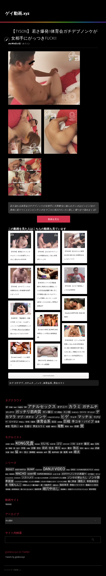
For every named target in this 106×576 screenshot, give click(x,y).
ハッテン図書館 (34, 482)
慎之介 (64, 448)
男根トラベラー (77, 485)
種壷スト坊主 (92, 485)
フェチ (73, 417)
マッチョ (85, 417)
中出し (21, 422)
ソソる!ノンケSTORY (41, 478)
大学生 (60, 422)
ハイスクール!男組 (21, 482)
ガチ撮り (91, 474)
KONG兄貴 (24, 443)
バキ (73, 443)
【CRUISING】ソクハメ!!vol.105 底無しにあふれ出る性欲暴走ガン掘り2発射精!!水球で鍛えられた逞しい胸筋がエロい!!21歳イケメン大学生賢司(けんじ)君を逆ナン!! (74, 349)
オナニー (62, 406)
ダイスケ (66, 444)
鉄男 (70, 452)
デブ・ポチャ (25, 417)
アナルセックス (42, 406)
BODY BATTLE (20, 469)
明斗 (81, 448)
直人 (26, 452)
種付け (53, 426)
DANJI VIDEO (54, 468)
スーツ (83, 412)
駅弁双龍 (92, 489)
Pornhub (8, 504)
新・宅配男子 (46, 485)
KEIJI (12, 444)
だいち (45, 443)
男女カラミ (59, 383)
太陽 (33, 448)
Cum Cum (39, 470)
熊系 (21, 426)
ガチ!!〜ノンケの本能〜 (74, 473)
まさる (52, 444)
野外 (67, 426)
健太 (86, 443)
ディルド (91, 412)
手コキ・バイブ (83, 421)
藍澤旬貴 (55, 452)
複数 (61, 426)
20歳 (10, 407)
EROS (73, 469)
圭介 (18, 448)
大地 (23, 448)
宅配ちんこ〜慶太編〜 (31, 485)
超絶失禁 (38, 489)
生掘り (28, 426)
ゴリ (59, 443)
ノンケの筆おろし (77, 477)
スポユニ (75, 412)
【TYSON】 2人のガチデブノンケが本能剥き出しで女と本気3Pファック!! (47, 255)
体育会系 (47, 383)
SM (25, 407)
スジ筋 (67, 412)
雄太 (77, 452)
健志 (92, 444)
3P (7, 407)
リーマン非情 (62, 482)
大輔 (28, 448)
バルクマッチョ (53, 417)
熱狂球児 (64, 484)
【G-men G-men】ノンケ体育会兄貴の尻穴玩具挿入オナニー (20, 361)
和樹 (10, 448)
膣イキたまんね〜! (27, 489)
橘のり (87, 448)
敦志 (76, 448)
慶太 (70, 448)
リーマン (13, 421)
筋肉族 (8, 489)
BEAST (10, 469)
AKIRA (8, 444)
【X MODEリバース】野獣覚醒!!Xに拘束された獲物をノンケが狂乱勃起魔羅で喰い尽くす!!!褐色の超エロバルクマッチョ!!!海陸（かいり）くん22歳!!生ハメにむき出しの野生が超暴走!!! (47, 294)
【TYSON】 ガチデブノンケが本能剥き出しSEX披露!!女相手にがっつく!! (20, 290)
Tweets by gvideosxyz (15, 557)
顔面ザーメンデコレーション (78, 489)
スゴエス (17, 478)
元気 (97, 444)
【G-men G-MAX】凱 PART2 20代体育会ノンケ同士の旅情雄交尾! (47, 333)
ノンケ (38, 383)
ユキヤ (79, 444)
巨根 (66, 421)
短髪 (48, 426)
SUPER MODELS (44, 474)
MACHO (21, 473)
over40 (31, 473)
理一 (21, 452)
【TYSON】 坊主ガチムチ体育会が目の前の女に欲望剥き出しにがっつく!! (74, 255)
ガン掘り (48, 412)
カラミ (75, 406)
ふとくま (56, 474)
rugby (20, 407)
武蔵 (97, 448)
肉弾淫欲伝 (15, 489)
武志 (92, 448)
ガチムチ (29, 383)
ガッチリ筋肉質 (28, 411)
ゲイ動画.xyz (17, 13)
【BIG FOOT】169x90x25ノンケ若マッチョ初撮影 (47, 362)
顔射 (77, 426)
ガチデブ (18, 383)
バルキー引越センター (48, 482)
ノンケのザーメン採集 (58, 478)
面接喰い (64, 489)
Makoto (37, 444)
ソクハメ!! (27, 477)
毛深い (14, 426)
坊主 (54, 421)
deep (68, 470)
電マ (71, 426)
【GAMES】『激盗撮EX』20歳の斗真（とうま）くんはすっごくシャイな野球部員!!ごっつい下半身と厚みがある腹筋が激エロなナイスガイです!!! (20, 326)
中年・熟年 (30, 422)
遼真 (65, 452)
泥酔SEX (55, 485)
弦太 (51, 448)
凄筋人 (81, 481)
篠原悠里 (40, 452)
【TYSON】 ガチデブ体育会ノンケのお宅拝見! (74, 288)
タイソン (26, 43)
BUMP (30, 469)
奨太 (39, 448)
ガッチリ (10, 412)
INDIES (12, 474)
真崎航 (32, 452)
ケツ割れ (58, 412)
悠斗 (57, 448)
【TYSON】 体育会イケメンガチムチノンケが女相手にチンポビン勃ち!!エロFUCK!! (20, 255)
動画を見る (53, 219)
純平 (45, 452)
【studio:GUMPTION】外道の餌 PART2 (74, 315)
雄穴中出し (51, 489)
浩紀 (12, 452)
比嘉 (7, 452)
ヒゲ (65, 416)
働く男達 (72, 481)
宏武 (44, 448)
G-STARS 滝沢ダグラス (85, 470)
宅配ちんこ (15, 484)
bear (15, 407)
